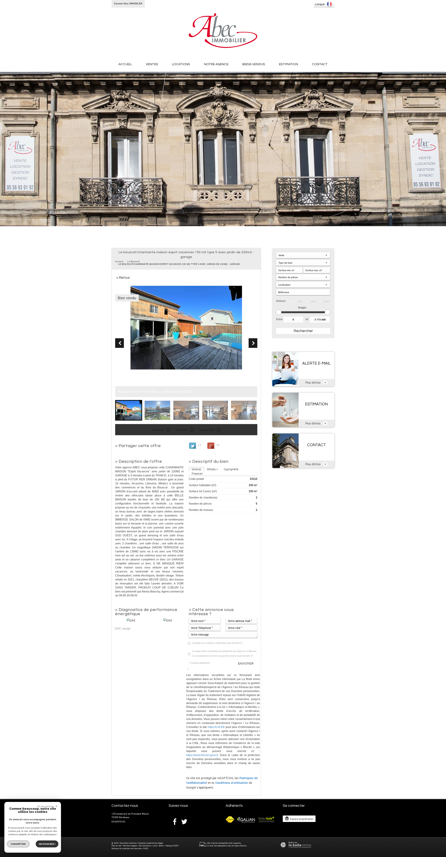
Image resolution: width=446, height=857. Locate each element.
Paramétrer (18, 843)
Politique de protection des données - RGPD (130, 848)
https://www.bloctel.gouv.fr (202, 755)
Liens (155, 845)
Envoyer (246, 663)
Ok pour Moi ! (47, 843)
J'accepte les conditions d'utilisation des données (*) (217, 642)
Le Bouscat (133, 261)
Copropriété (231, 469)
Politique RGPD (172, 845)
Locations (181, 64)
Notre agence (216, 64)
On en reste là (45, 806)
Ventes (152, 64)
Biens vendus (253, 64)
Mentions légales (130, 845)
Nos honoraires (145, 845)
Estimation (288, 64)
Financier (197, 473)
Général (196, 469)
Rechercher (303, 331)
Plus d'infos (315, 382)
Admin (161, 845)
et (307, 319)
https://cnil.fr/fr (216, 726)
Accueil (125, 64)
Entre (279, 319)
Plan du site (116, 845)
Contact (320, 64)
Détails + (212, 469)
